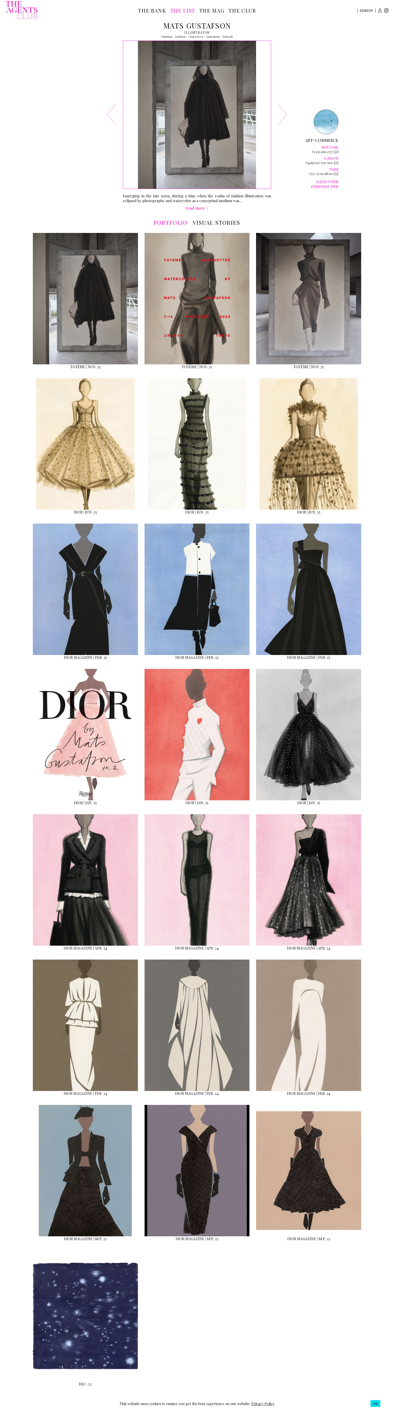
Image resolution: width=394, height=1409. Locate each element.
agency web (327, 181)
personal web (324, 186)
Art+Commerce (321, 140)
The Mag (212, 10)
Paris (333, 169)
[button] (380, 10)
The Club (242, 10)
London (331, 158)
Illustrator (197, 32)
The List (182, 10)
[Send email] (336, 152)
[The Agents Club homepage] (22, 10)
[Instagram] (386, 11)
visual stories (216, 222)
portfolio (170, 222)
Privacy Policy (263, 1403)
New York (330, 147)
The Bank (152, 10)
